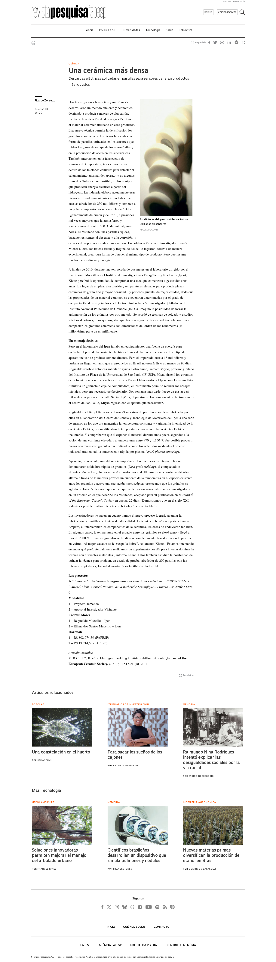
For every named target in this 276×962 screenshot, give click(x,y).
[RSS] (164, 907)
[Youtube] (148, 907)
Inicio (111, 927)
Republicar (188, 675)
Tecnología (153, 30)
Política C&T (107, 30)
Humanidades (130, 30)
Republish (200, 43)
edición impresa (227, 12)
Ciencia (89, 30)
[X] (109, 907)
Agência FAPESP (110, 945)
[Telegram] (140, 907)
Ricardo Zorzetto (45, 101)
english (227, 1)
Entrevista (185, 30)
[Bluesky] (124, 907)
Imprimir (33, 42)
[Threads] (132, 907)
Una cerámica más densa (108, 71)
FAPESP (85, 945)
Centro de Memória (181, 945)
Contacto (161, 927)
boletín (208, 12)
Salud (169, 30)
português (239, 1)
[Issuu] (171, 907)
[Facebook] (103, 907)
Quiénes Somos (134, 927)
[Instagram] (116, 907)
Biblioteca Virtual (144, 945)
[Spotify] (157, 907)
